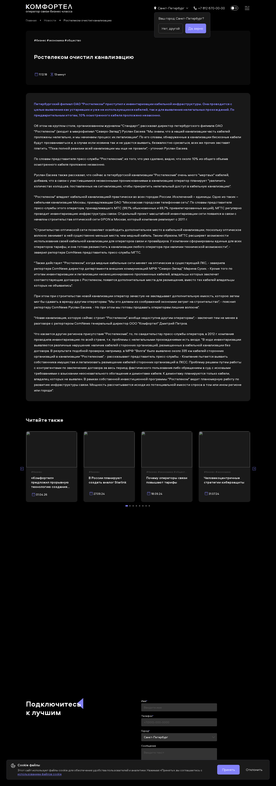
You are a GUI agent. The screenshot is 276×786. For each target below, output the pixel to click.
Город (145, 731)
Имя (143, 701)
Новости (50, 20)
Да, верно (195, 28)
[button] (171, 8)
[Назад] (22, 468)
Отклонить (254, 769)
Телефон (146, 716)
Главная (31, 20)
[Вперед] (254, 468)
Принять (228, 769)
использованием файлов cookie (40, 774)
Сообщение (148, 745)
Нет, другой (171, 28)
